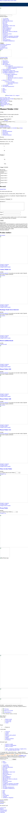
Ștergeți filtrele (3, 189)
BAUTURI (5, 22)
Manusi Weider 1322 (4, 101)
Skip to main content (12, 0)
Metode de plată (8, 719)
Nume (1, 212)
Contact (6, 722)
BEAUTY (5, 23)
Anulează (6, 120)
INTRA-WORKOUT (7, 28)
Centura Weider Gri (5, 269)
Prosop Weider (4, 508)
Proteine (7, 733)
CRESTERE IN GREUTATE (9, 25)
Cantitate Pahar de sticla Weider (8, 472)
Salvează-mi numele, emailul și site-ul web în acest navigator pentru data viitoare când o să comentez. (13, 218)
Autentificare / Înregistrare (8, 797)
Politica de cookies (9, 746)
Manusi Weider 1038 (5, 369)
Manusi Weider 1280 (5, 399)
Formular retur (8, 721)
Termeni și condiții (9, 744)
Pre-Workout (7, 739)
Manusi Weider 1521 (4, 104)
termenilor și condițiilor (9, 754)
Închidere (2, 801)
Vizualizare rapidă (3, 265)
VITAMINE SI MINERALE (9, 40)
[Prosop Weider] (14, 502)
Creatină (7, 732)
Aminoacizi (7, 731)
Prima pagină (3, 98)
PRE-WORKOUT (6, 30)
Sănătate (7, 737)
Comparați (5, 796)
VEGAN (4, 38)
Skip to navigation (4, 0)
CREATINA (5, 24)
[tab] (5, 130)
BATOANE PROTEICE (8, 21)
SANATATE (5, 35)
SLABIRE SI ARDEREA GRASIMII (10, 36)
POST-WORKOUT (7, 29)
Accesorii (7, 736)
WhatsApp (6, 709)
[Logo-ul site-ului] (8, 14)
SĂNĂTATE (10, 76)
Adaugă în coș (3, 124)
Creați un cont (3, 807)
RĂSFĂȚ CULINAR (9, 81)
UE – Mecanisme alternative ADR (12, 750)
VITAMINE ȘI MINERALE (11, 74)
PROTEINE (5, 32)
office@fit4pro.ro (7, 712)
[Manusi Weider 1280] (14, 392)
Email (1, 214)
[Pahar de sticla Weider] (14, 462)
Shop (7, 98)
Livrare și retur (8, 720)
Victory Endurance (6, 39)
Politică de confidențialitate (10, 745)
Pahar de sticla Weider (6, 469)
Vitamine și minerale (9, 738)
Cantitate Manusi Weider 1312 (8, 121)
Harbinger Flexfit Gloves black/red (9, 309)
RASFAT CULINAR (7, 33)
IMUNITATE (5, 26)
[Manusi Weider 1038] (14, 363)
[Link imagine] (10, 703)
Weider (21, 128)
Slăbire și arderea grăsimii (10, 735)
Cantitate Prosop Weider (7, 511)
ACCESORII (5, 18)
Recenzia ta (3, 201)
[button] (3, 473)
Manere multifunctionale (6, 340)
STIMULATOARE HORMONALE (10, 37)
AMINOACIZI (6, 19)
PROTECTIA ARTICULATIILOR (10, 31)
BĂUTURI (10, 84)
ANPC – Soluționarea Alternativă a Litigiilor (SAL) (16, 748)
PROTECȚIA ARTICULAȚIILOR (15, 78)
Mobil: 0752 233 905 (8, 710)
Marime (2, 119)
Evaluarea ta (3, 199)
